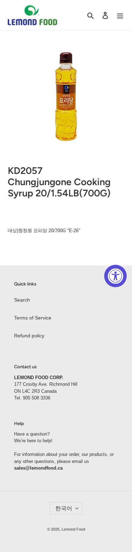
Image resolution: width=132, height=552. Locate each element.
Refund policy (29, 335)
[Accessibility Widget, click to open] (115, 276)
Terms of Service (32, 318)
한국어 (63, 508)
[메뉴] (120, 15)
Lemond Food (73, 529)
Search (22, 300)
